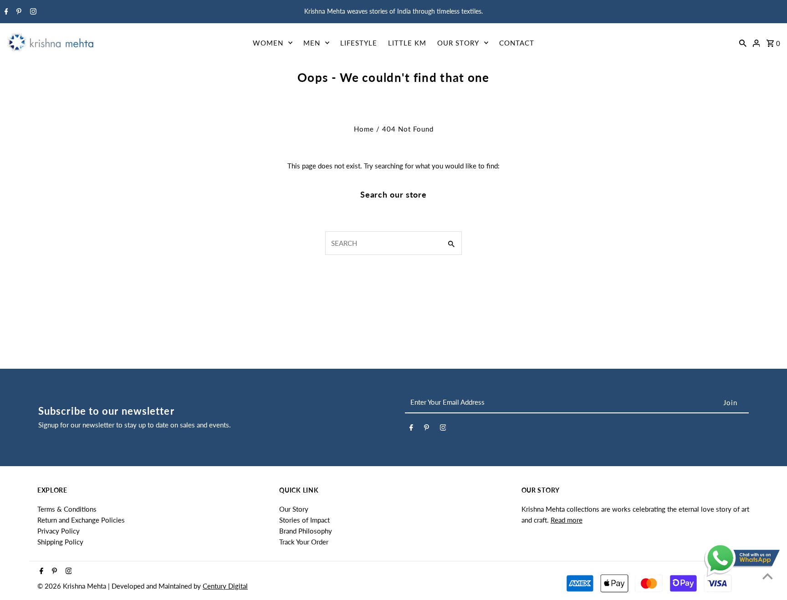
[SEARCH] (743, 42)
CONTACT (516, 43)
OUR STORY (458, 43)
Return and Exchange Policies (81, 520)
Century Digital (225, 586)
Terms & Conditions (67, 509)
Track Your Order (303, 542)
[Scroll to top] (767, 576)
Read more (567, 520)
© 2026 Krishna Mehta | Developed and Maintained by (120, 586)
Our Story (293, 509)
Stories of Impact (304, 520)
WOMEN (268, 43)
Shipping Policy (60, 542)
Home (364, 129)
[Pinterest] (17, 12)
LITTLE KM (407, 43)
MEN (311, 43)
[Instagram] (32, 12)
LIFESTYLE (358, 43)
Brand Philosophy (305, 531)
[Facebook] (5, 12)
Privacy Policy (58, 531)
